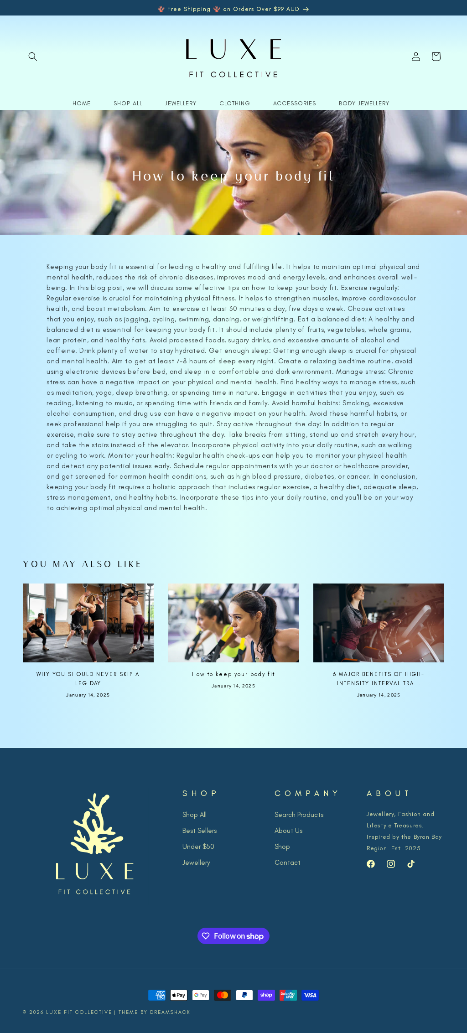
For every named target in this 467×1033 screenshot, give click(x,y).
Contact (288, 862)
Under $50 (198, 846)
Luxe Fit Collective (79, 1012)
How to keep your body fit (233, 674)
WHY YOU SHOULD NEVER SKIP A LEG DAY (88, 679)
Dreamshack (170, 1012)
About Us (288, 830)
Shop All (194, 815)
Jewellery (196, 862)
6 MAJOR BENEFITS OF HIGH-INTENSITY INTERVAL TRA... (379, 679)
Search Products (299, 815)
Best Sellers (199, 830)
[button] (33, 56)
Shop (282, 846)
